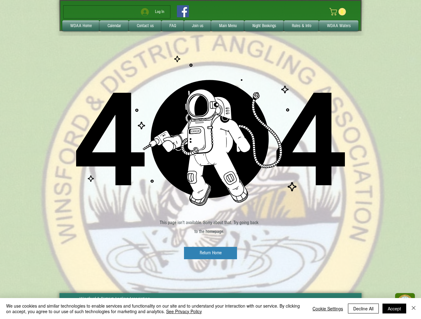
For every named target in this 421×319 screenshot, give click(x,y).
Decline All (363, 308)
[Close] (413, 308)
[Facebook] (183, 11)
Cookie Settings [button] (328, 308)
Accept (394, 308)
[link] (338, 11)
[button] (210, 253)
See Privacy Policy (184, 311)
